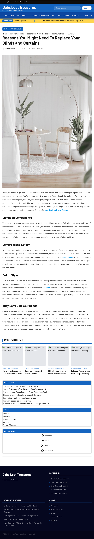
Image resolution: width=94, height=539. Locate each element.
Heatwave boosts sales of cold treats (17, 401)
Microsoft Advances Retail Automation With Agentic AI (62, 21)
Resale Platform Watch (43, 15)
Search (86, 8)
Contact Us (7, 416)
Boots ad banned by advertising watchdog (19, 398)
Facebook (49, 435)
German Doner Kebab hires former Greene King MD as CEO (26, 404)
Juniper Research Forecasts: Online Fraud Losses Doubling (21, 511)
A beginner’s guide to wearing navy (16, 519)
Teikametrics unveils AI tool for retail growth (20, 386)
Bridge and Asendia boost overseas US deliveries (22, 395)
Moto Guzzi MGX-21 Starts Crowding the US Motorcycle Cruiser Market (23, 524)
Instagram (48, 450)
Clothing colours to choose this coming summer (21, 516)
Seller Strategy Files (68, 15)
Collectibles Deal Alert (16, 15)
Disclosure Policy (9, 419)
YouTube (48, 440)
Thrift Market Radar (12, 29)
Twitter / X (48, 445)
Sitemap (6, 422)
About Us (6, 413)
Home (4, 34)
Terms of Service (9, 425)
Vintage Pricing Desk (59, 493)
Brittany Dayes (10, 49)
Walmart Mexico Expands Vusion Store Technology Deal (25, 392)
